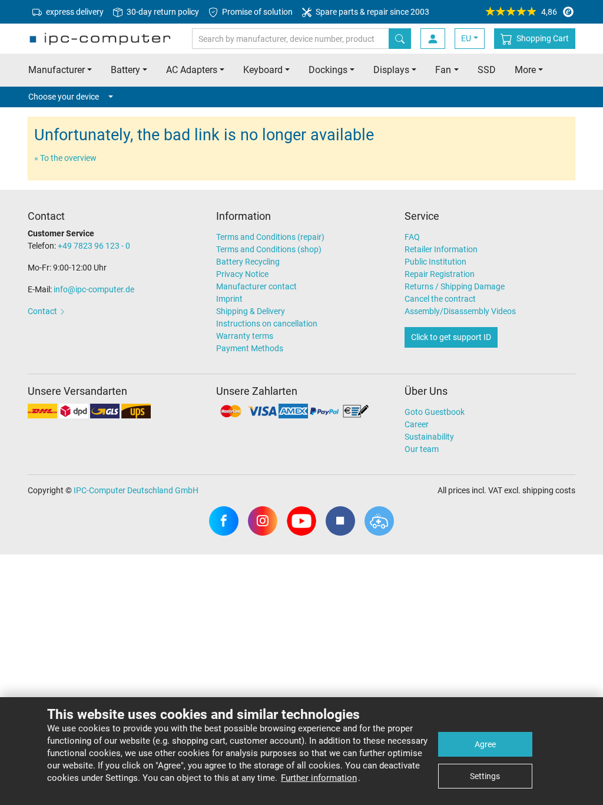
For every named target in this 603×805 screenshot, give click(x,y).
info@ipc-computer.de (94, 289)
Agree (485, 744)
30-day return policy (162, 12)
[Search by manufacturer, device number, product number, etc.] (400, 38)
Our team (422, 449)
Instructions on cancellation (266, 323)
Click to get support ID (451, 337)
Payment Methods (249, 348)
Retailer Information (441, 249)
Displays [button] (391, 69)
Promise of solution (256, 12)
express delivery (74, 12)
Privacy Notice (242, 274)
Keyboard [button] (263, 69)
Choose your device (63, 96)
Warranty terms (244, 336)
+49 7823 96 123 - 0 (94, 245)
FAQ (412, 237)
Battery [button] (125, 69)
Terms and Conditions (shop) (269, 249)
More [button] (525, 69)
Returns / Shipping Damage (455, 286)
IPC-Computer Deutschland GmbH (136, 490)
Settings (485, 776)
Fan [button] (443, 69)
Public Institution (435, 261)
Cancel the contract (440, 298)
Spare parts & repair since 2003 (371, 12)
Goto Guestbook (435, 412)
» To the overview (65, 158)
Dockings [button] (328, 69)
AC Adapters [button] (191, 69)
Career (417, 424)
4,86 (549, 12)
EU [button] (466, 38)
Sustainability (429, 436)
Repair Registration (440, 274)
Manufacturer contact (256, 286)
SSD (487, 69)
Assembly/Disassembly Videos (460, 311)
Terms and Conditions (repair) (270, 237)
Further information (319, 778)
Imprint (229, 298)
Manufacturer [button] (56, 69)
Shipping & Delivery (250, 311)
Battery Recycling (248, 261)
